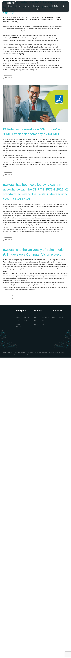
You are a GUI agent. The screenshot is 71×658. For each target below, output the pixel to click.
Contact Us (54, 317)
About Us (18, 317)
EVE (35, 317)
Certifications (27, 320)
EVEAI (36, 324)
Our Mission (19, 320)
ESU (43, 324)
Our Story (26, 317)
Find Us (61, 317)
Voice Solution (45, 317)
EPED (35, 320)
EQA (43, 320)
